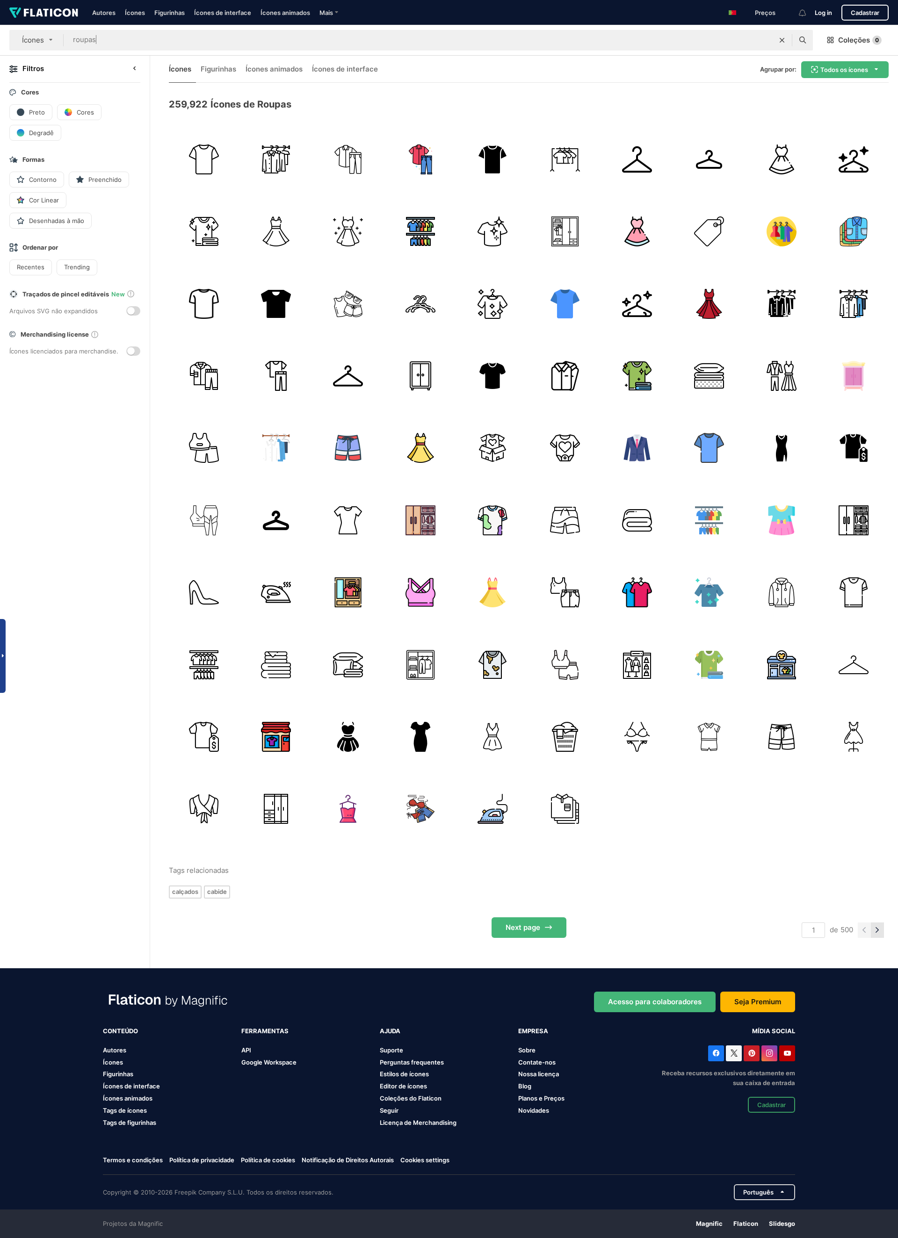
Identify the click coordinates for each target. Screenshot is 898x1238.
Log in (823, 12)
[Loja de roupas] (275, 736)
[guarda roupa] (275, 159)
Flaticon (745, 1223)
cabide (217, 891)
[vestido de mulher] (420, 736)
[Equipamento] (564, 592)
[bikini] (636, 736)
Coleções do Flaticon (411, 1098)
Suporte (391, 1050)
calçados (185, 891)
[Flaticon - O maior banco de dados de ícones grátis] (43, 12)
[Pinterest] (752, 1053)
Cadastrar (865, 12)
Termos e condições (133, 1160)
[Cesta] (275, 664)
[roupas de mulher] (203, 448)
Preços (765, 12)
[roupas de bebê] (709, 736)
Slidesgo (782, 1223)
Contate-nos (537, 1062)
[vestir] (781, 159)
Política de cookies (268, 1160)
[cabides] (348, 375)
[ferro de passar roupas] (275, 592)
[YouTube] (787, 1053)
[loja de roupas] (853, 448)
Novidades (533, 1110)
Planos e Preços (541, 1098)
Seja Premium (757, 1001)
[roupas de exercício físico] (203, 520)
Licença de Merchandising (418, 1122)
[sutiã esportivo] (420, 592)
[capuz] (781, 592)
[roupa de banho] (348, 448)
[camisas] (853, 231)
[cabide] (636, 159)
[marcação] (709, 231)
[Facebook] (716, 1053)
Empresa (533, 1031)
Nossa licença (538, 1074)
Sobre (527, 1050)
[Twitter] (734, 1053)
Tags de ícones (125, 1110)
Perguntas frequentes (412, 1062)
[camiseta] (203, 159)
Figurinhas (169, 12)
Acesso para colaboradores (655, 1001)
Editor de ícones (403, 1086)
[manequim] (853, 736)
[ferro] (492, 809)
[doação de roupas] (492, 448)
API (246, 1050)
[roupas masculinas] (348, 159)
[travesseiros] (348, 664)
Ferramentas (265, 1031)
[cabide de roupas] (420, 303)
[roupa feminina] (348, 809)
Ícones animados (285, 12)
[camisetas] (636, 592)
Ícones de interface (222, 12)
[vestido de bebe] (781, 520)
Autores (104, 12)
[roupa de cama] (709, 375)
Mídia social (773, 1031)
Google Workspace (269, 1062)
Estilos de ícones (404, 1074)
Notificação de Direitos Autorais (348, 1160)
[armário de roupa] (348, 592)
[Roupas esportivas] (564, 664)
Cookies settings (424, 1160)
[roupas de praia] (348, 303)
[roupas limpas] (203, 231)
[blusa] (203, 809)
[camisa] (275, 303)
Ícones (135, 12)
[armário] (853, 375)
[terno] (636, 448)
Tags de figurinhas (129, 1122)
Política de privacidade (201, 1160)
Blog (524, 1086)
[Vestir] (275, 231)
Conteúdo (120, 1031)
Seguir (389, 1110)
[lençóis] (636, 520)
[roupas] (420, 231)
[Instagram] (769, 1053)
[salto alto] (203, 592)
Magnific (709, 1223)
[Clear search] (782, 40)
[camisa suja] (492, 664)
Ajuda (390, 1031)
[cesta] (564, 736)
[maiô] (564, 448)
